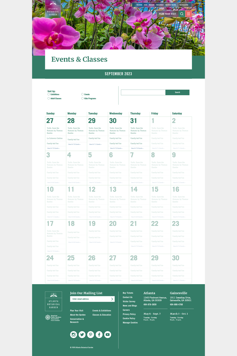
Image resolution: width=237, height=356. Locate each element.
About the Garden (78, 315)
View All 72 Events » (179, 182)
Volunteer (160, 5)
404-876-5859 (150, 304)
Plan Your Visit (167, 14)
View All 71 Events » (95, 144)
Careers (126, 310)
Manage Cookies (130, 323)
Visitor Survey (129, 301)
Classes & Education (102, 315)
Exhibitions (55, 94)
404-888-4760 (176, 304)
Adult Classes (56, 99)
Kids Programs (90, 99)
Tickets (139, 5)
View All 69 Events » (53, 182)
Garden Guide (171, 5)
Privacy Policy (129, 314)
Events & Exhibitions (102, 311)
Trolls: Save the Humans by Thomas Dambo (55, 130)
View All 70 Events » (53, 148)
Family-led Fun (53, 144)
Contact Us (127, 297)
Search (177, 92)
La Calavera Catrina (54, 138)
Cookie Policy (129, 318)
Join (145, 5)
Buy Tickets (128, 293)
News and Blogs (130, 306)
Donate (151, 5)
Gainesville (184, 5)
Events (87, 94)
